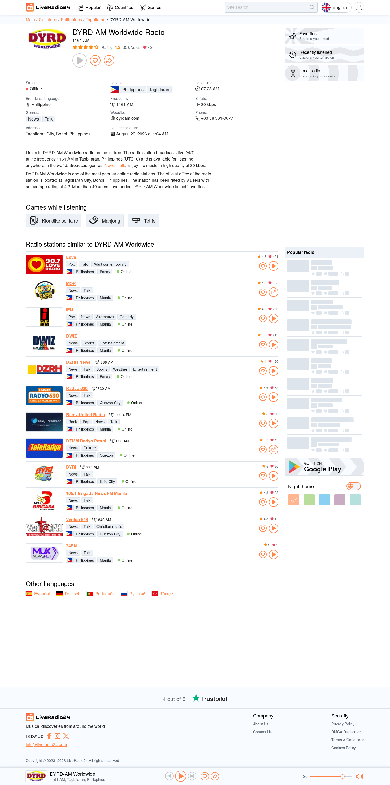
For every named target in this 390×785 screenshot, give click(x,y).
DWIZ (71, 336)
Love (71, 257)
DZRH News (78, 362)
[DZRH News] (44, 369)
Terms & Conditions (347, 739)
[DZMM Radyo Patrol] (44, 448)
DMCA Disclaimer (346, 731)
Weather (120, 369)
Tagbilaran (159, 89)
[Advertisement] (324, 164)
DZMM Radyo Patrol (86, 440)
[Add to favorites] (95, 60)
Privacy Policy (342, 723)
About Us (260, 723)
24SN (71, 545)
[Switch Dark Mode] (353, 486)
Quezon (106, 455)
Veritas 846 (77, 519)
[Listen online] (273, 266)
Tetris (149, 220)
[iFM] (44, 317)
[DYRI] (44, 474)
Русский (137, 594)
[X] (66, 736)
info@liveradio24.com (46, 744)
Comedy (127, 316)
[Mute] (359, 776)
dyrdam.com (127, 118)
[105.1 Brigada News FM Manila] (44, 500)
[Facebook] (49, 736)
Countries (124, 7)
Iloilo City (107, 481)
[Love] (44, 264)
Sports (89, 342)
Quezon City (110, 402)
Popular (93, 7)
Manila (105, 297)
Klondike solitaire (60, 220)
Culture (90, 447)
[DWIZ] (44, 343)
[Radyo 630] (44, 395)
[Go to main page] (48, 7)
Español (42, 594)
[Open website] (273, 292)
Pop (71, 264)
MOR (71, 283)
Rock (72, 421)
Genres (154, 7)
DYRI (71, 467)
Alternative (105, 316)
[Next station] (192, 776)
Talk (49, 119)
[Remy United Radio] (44, 422)
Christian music (109, 526)
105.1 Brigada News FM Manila (96, 493)
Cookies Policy (343, 747)
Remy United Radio (85, 414)
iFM (69, 309)
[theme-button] (293, 499)
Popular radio (300, 252)
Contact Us (262, 731)
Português (105, 594)
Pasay (105, 271)
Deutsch (72, 594)
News (33, 119)
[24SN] (44, 553)
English (340, 7)
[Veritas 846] (44, 526)
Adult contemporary (110, 264)
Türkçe (166, 594)
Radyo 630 (77, 388)
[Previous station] (169, 776)
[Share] (109, 60)
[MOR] (44, 290)
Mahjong (111, 220)
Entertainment (112, 342)
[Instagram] (57, 736)
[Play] (79, 60)
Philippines (133, 89)
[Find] (312, 7)
